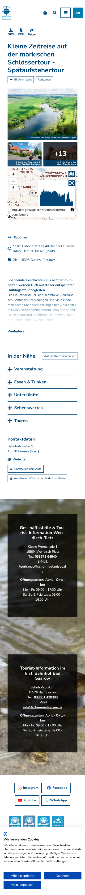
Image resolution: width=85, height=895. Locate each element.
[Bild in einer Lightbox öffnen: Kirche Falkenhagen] (60, 154)
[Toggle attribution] (72, 209)
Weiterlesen (17, 331)
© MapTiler (33, 210)
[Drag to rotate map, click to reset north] (13, 187)
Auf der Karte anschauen (59, 356)
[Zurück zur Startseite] (6, 13)
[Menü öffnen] (65, 13)
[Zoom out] (13, 181)
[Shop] (45, 13)
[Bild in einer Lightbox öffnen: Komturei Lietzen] (25, 154)
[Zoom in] (13, 174)
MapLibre (18, 210)
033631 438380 (46, 697)
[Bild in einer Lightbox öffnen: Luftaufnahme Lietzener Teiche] (42, 114)
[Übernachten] (78, 13)
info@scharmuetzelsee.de (42, 707)
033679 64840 (46, 556)
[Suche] (55, 13)
